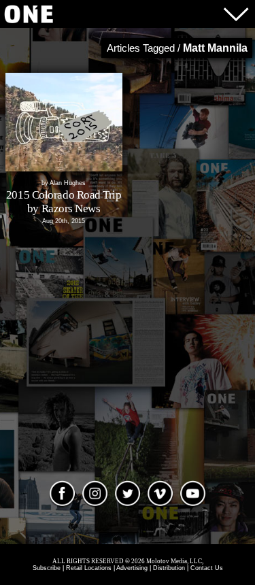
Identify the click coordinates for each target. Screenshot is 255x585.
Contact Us (206, 568)
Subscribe (47, 568)
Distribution (169, 568)
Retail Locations (89, 568)
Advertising (132, 568)
